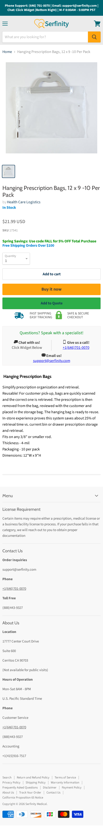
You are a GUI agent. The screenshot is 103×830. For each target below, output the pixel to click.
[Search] (94, 36)
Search (6, 777)
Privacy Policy (11, 782)
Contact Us (53, 792)
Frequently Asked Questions (20, 787)
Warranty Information (65, 782)
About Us (8, 792)
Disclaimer (50, 787)
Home (7, 52)
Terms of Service (65, 777)
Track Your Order (30, 792)
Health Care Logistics (23, 202)
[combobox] (45, 36)
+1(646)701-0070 (14, 588)
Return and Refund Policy (33, 777)
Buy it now (51, 289)
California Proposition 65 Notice (22, 797)
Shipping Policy (36, 782)
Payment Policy (71, 787)
